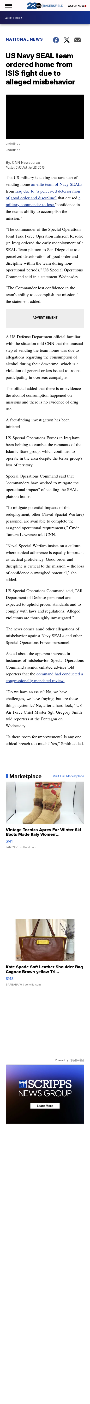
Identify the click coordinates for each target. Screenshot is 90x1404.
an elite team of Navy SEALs (56, 184)
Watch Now (76, 5)
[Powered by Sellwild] (77, 1060)
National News (24, 39)
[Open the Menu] (8, 5)
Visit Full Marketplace (68, 776)
